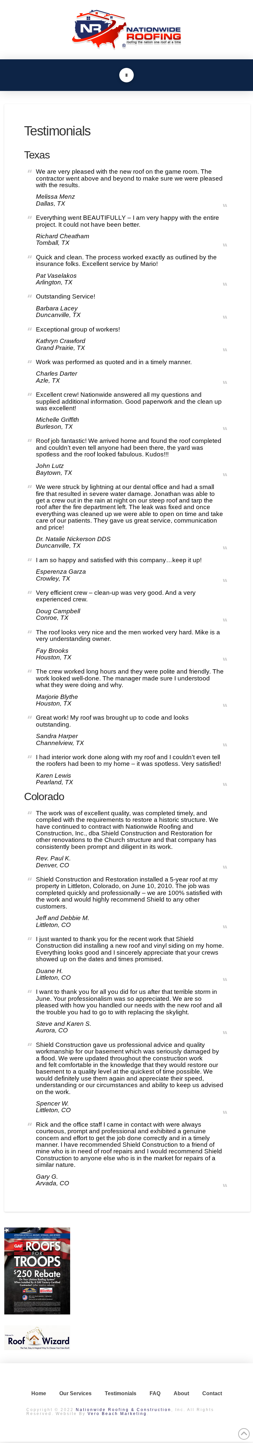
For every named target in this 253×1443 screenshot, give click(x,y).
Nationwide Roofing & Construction (123, 1409)
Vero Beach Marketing (117, 1413)
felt (52, 1064)
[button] (126, 75)
